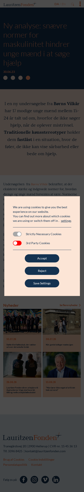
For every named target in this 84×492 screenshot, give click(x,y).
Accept (42, 258)
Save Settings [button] (42, 283)
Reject (42, 271)
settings (66, 220)
